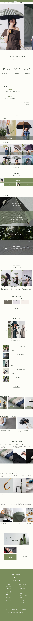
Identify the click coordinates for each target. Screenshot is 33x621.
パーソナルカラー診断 (23, 595)
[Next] (26, 330)
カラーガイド (22, 590)
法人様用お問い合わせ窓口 (10, 609)
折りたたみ (13, 2)
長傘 (21, 2)
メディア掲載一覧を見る (25, 102)
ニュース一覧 (22, 600)
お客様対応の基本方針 (19, 612)
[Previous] (6, 330)
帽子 (28, 2)
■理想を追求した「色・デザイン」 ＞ (9, 473)
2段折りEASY (9, 588)
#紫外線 (4, 338)
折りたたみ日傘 (9, 586)
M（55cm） (9, 597)
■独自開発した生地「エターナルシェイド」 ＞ (11, 444)
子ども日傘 (9, 600)
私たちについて (22, 586)
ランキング (6, 2)
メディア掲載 (22, 602)
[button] (32, 3)
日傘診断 (21, 593)
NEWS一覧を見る (26, 104)
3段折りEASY (9, 591)
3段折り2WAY (9, 592)
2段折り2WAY (9, 589)
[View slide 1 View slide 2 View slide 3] (16, 403)
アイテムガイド (22, 588)
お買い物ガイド (18, 609)
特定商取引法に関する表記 (10, 612)
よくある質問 (23, 609)
